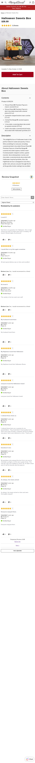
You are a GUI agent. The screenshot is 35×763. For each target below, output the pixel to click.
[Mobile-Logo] (17, 2)
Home (2, 13)
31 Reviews (15, 25)
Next (17, 545)
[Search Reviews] (32, 197)
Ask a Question (17, 550)
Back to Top (17, 541)
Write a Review (16, 189)
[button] (17, 7)
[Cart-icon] (33, 2)
